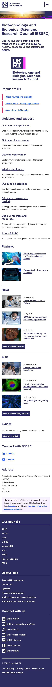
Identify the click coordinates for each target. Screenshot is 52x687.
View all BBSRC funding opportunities (22, 103)
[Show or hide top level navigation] (47, 4)
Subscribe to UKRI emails (16, 110)
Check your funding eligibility (18, 97)
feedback (12, 506)
